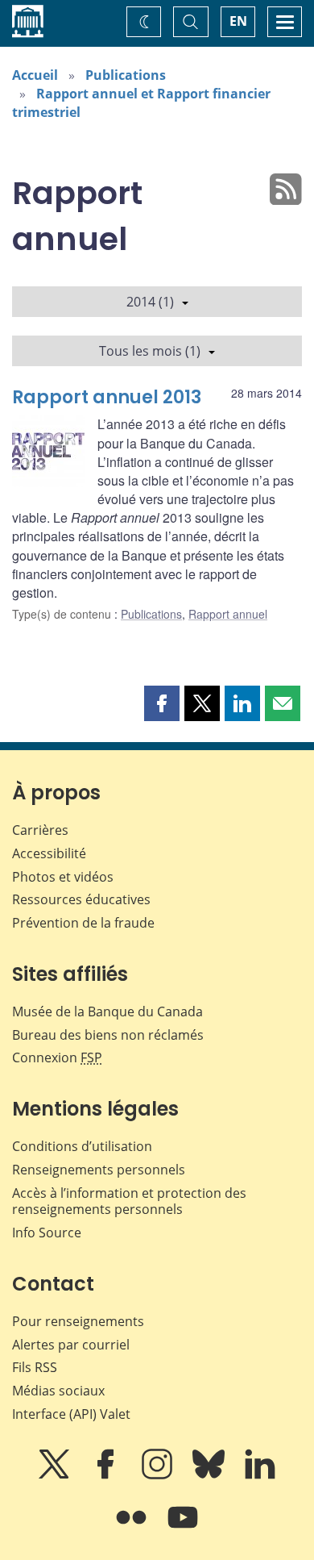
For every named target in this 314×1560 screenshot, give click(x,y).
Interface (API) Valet (71, 1414)
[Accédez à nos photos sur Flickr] (133, 1528)
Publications (125, 75)
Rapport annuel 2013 (106, 397)
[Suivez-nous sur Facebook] (107, 1475)
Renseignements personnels (98, 1169)
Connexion (57, 1057)
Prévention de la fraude (83, 923)
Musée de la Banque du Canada (107, 1011)
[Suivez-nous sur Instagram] (158, 1475)
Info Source (46, 1232)
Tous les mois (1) (149, 351)
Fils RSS (34, 1367)
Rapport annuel (227, 614)
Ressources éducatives (81, 899)
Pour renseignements (78, 1321)
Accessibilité (49, 853)
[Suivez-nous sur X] (55, 1475)
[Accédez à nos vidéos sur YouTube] (183, 1528)
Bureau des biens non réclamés (108, 1035)
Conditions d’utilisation (82, 1146)
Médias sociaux (58, 1390)
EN (238, 21)
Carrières (40, 830)
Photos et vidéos (63, 877)
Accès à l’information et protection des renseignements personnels (129, 1201)
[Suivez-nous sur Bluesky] (210, 1475)
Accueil (35, 75)
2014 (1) (150, 302)
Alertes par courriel (71, 1345)
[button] (162, 703)
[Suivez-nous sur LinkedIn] (260, 1475)
